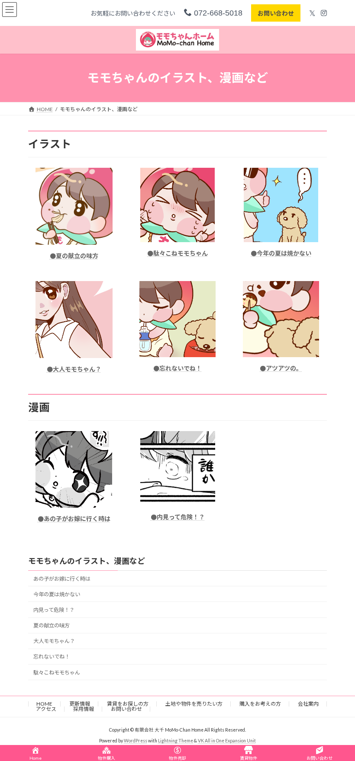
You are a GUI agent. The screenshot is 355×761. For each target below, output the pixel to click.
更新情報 (79, 703)
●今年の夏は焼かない (281, 253)
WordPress (135, 740)
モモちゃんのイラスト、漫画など (86, 561)
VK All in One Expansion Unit (227, 740)
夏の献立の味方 (51, 626)
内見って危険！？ (53, 610)
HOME (44, 703)
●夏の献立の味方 (74, 255)
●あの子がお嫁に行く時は (74, 518)
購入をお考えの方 (260, 703)
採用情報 (83, 709)
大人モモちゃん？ (54, 641)
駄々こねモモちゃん (56, 672)
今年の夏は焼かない (56, 594)
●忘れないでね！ (177, 368)
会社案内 (308, 703)
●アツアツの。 (281, 368)
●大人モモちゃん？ (74, 369)
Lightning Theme (175, 740)
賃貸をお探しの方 (127, 703)
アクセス (46, 709)
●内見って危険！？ (178, 517)
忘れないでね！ (51, 657)
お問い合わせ (276, 13)
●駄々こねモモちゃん (177, 253)
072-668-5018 (217, 13)
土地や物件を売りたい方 (194, 703)
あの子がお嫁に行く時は (61, 579)
